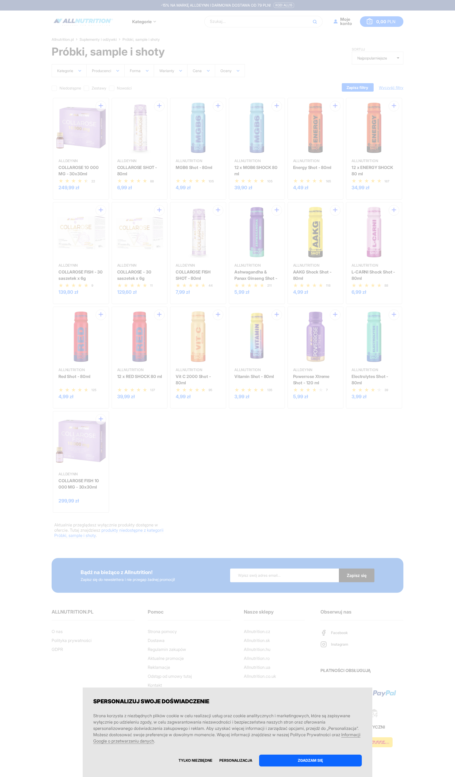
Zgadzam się (310, 760)
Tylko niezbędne (195, 760)
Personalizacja (235, 760)
